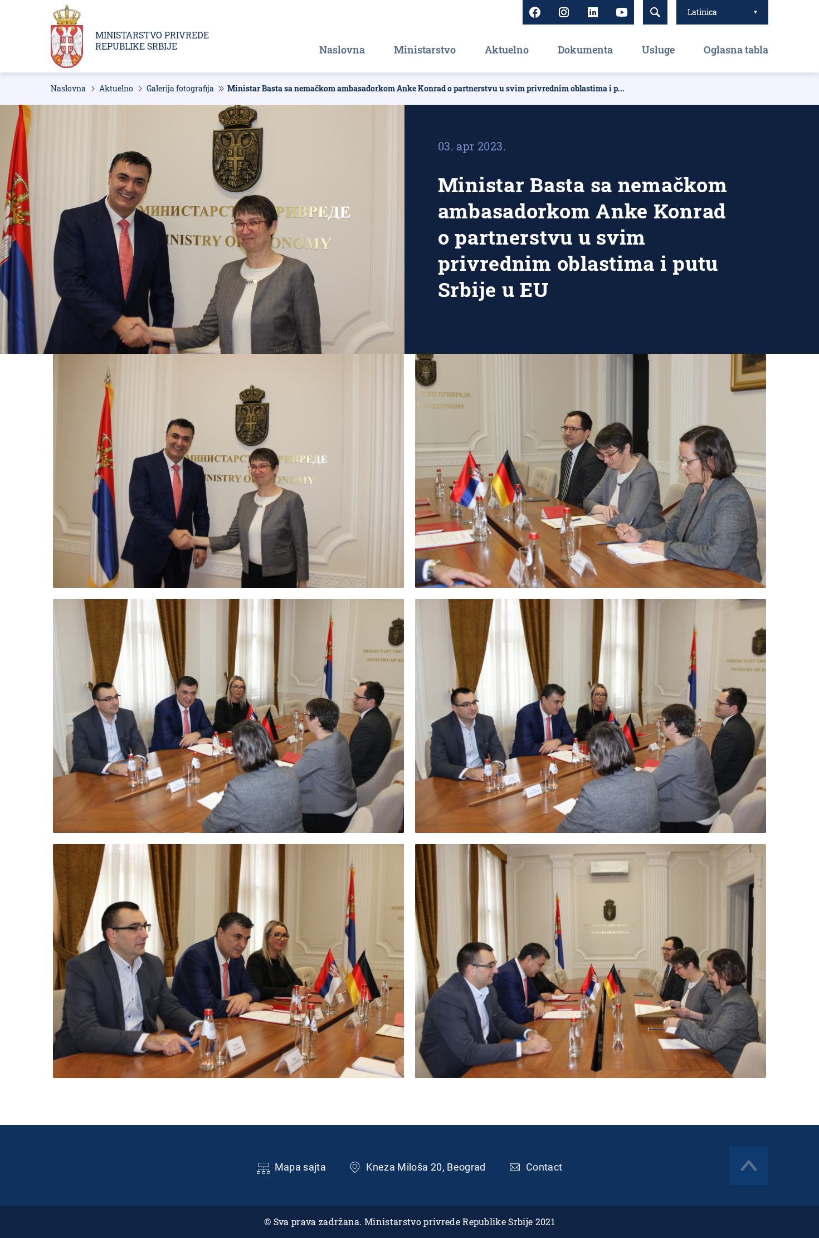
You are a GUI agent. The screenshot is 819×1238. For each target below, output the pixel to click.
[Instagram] (564, 12)
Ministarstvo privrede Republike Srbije (152, 41)
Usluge (658, 49)
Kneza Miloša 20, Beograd (426, 1167)
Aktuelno (507, 49)
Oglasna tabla (736, 49)
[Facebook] (535, 12)
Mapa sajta (300, 1167)
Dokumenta (585, 49)
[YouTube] (622, 12)
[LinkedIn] (593, 12)
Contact (544, 1167)
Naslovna (342, 49)
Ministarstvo (425, 49)
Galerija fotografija (180, 89)
